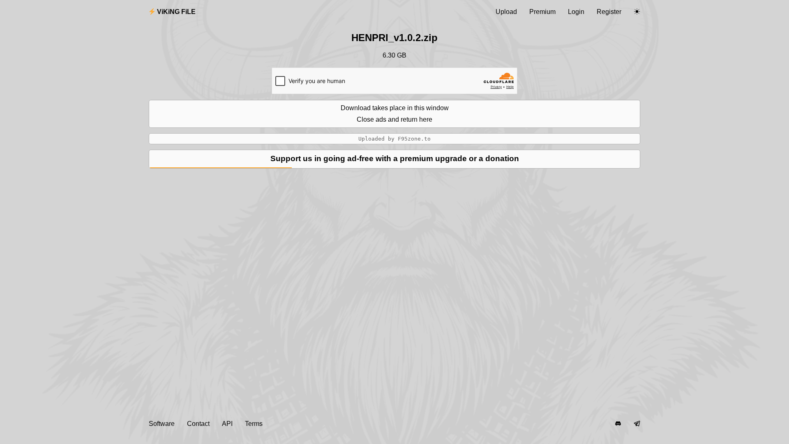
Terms (254, 423)
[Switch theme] (637, 12)
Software (162, 423)
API (227, 423)
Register (609, 11)
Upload (506, 11)
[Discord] (618, 424)
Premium (542, 11)
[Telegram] (637, 424)
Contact (198, 423)
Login (576, 11)
